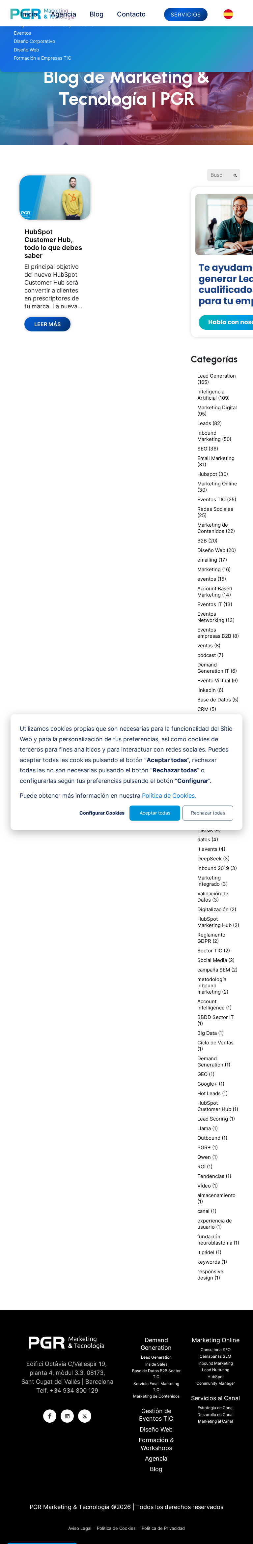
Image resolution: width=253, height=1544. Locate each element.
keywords (212, 1262)
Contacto (131, 14)
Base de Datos (218, 699)
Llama (207, 1128)
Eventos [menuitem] (22, 33)
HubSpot (216, 1376)
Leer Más (47, 324)
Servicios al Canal (215, 1398)
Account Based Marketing (214, 591)
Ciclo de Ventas (215, 1045)
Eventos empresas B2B (218, 633)
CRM (206, 709)
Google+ (210, 1084)
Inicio (29, 14)
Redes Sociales (215, 512)
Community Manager (215, 1383)
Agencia (63, 14)
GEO (205, 1074)
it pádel (209, 1252)
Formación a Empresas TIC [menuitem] (42, 58)
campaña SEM (217, 970)
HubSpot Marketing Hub (218, 922)
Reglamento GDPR (211, 938)
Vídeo (207, 1186)
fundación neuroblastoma (218, 1239)
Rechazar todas (208, 813)
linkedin (210, 690)
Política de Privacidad (163, 1528)
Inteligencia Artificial (213, 394)
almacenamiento (216, 1198)
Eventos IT (214, 604)
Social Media (216, 960)
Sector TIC (213, 950)
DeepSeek (213, 858)
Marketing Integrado (212, 881)
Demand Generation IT (217, 668)
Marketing (214, 569)
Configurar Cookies (102, 813)
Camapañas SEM (215, 1356)
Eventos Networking (216, 617)
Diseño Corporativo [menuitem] (34, 41)
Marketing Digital (217, 410)
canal (206, 1211)
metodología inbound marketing (212, 985)
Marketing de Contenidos (216, 528)
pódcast (210, 655)
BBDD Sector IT (215, 1020)
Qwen (207, 1157)
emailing (212, 560)
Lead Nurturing (215, 1369)
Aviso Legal (80, 1528)
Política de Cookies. (169, 795)
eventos (211, 579)
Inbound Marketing (214, 436)
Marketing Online (217, 486)
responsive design (210, 1274)
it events (211, 849)
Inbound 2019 (217, 868)
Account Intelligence (214, 1004)
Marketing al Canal (215, 1421)
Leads (209, 423)
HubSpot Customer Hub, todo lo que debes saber (53, 244)
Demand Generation (213, 1061)
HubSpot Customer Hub (217, 1106)
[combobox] (218, 175)
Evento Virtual (217, 680)
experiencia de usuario (214, 1224)
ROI (204, 1166)
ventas (208, 645)
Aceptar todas (155, 813)
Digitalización (216, 909)
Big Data (210, 1033)
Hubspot (212, 474)
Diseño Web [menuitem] (26, 49)
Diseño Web (216, 550)
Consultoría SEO (216, 1349)
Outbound (212, 1138)
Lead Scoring (216, 1119)
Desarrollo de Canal (215, 1414)
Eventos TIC (216, 499)
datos (207, 839)
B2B (207, 541)
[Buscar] (235, 175)
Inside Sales (156, 1364)
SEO (207, 449)
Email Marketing (216, 461)
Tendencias (214, 1176)
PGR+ (207, 1147)
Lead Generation (216, 379)
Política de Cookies (116, 1528)
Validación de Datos (212, 896)
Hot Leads (212, 1093)
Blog (96, 14)
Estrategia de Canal (216, 1407)
